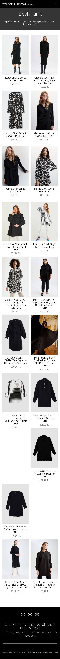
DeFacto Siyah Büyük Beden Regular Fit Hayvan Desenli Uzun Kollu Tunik (15, 304)
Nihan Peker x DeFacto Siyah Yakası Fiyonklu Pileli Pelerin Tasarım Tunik (44, 361)
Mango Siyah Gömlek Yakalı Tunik (15, 190)
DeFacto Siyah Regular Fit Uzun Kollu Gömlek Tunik (44, 474)
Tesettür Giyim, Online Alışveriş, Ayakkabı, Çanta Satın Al (14, 4)
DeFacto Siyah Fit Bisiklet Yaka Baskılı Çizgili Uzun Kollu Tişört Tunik (15, 419)
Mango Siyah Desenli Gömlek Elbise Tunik (15, 134)
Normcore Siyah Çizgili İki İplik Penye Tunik (44, 245)
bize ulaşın (29, 635)
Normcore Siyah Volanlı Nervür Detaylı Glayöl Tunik (15, 247)
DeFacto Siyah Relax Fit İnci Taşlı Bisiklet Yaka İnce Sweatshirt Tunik (44, 585)
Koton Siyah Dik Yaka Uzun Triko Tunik (15, 79)
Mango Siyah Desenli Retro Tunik (44, 190)
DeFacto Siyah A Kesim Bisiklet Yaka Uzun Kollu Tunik (15, 529)
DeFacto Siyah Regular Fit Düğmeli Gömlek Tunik (44, 418)
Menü (56, 4)
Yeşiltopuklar (36, 652)
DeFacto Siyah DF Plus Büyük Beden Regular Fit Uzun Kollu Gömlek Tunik (44, 304)
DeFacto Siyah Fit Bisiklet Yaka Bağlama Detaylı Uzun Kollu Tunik (15, 360)
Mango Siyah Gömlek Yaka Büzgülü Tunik (44, 134)
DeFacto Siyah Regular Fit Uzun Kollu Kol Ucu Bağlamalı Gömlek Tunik (15, 585)
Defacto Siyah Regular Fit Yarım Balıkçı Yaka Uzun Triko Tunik (44, 80)
